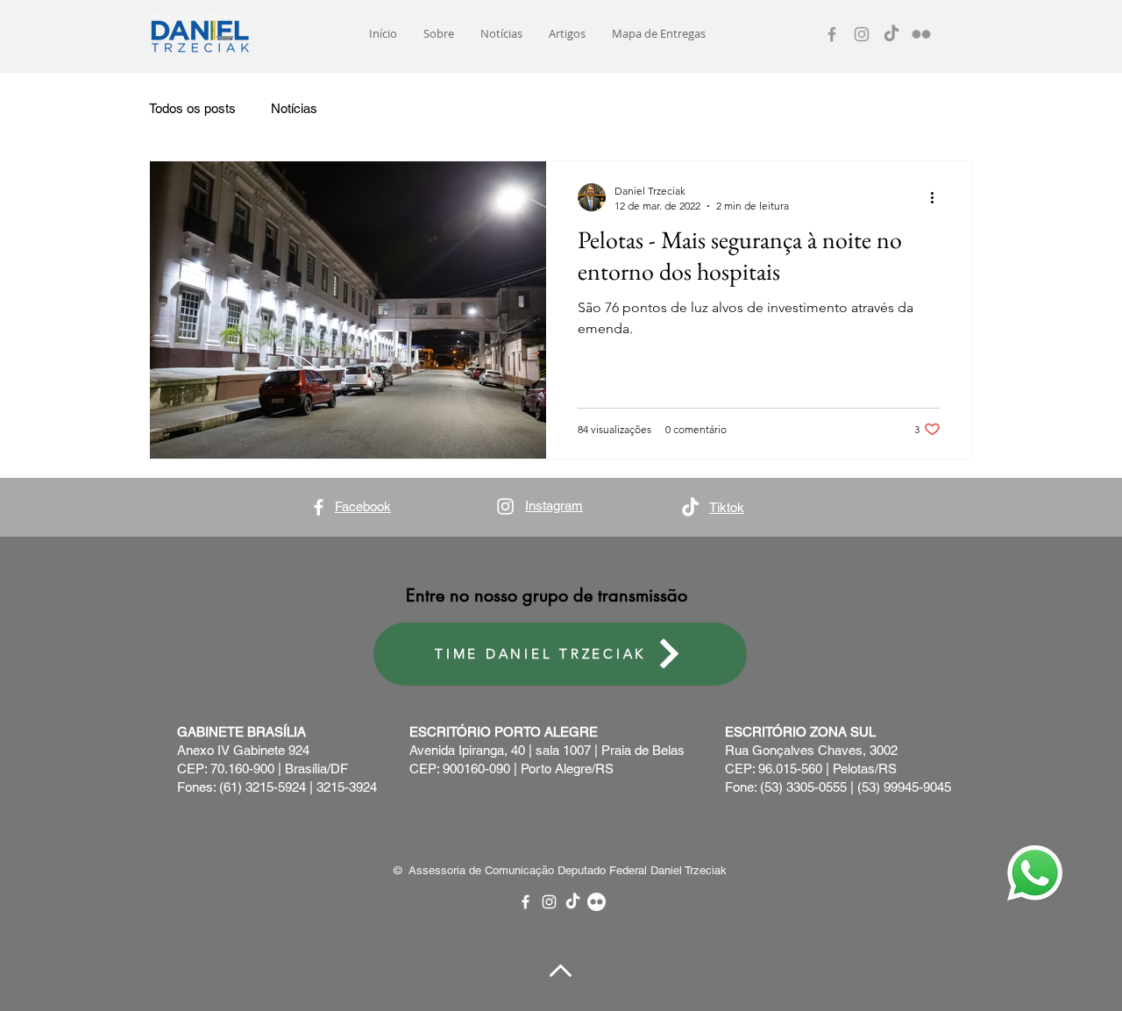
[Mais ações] (937, 197)
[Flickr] (921, 34)
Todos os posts (192, 108)
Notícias (294, 108)
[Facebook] (832, 34)
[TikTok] (891, 34)
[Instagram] (861, 34)
